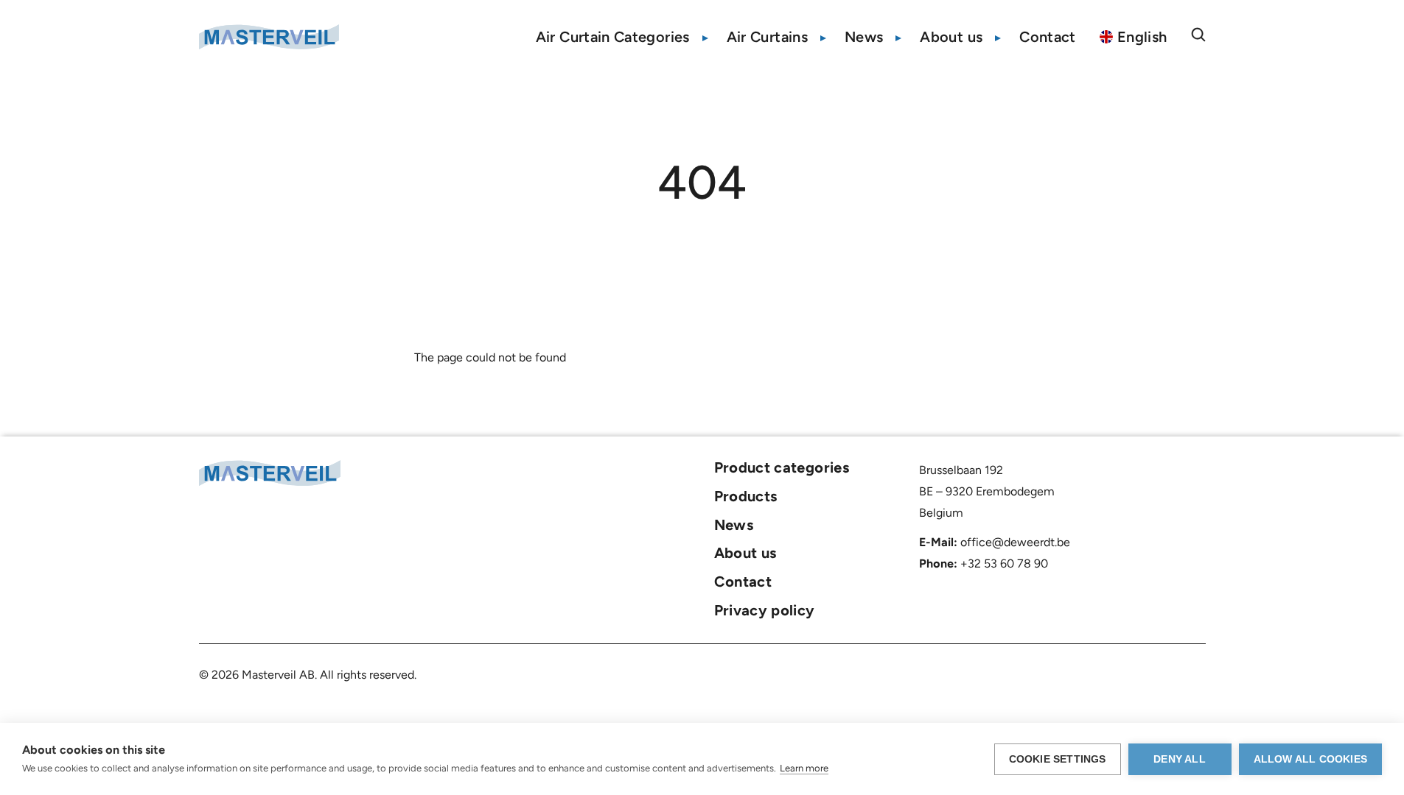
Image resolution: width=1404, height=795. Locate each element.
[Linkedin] (1174, 471)
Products (746, 496)
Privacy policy (764, 610)
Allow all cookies (1310, 759)
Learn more (804, 768)
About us (951, 36)
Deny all (1179, 759)
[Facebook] (1148, 471)
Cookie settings (1057, 759)
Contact (1047, 36)
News (864, 36)
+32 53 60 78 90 (1004, 563)
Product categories (781, 467)
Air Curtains (767, 36)
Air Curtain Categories (613, 36)
